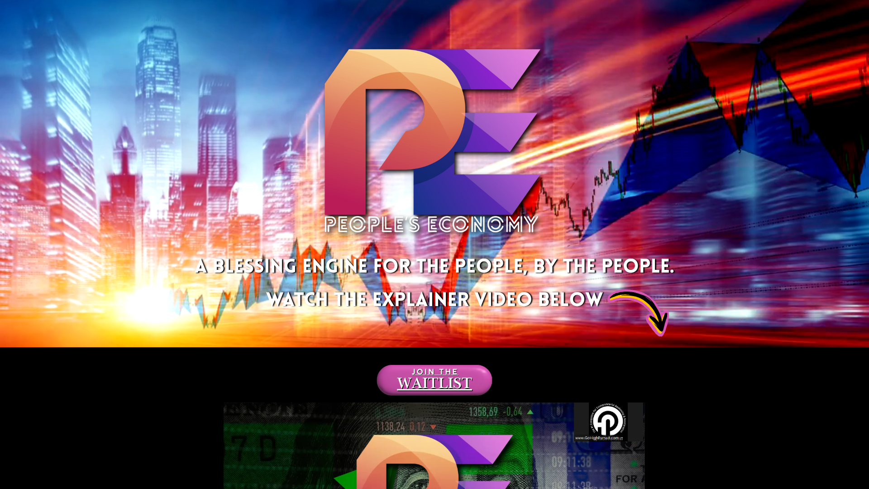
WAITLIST (434, 385)
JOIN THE (435, 372)
